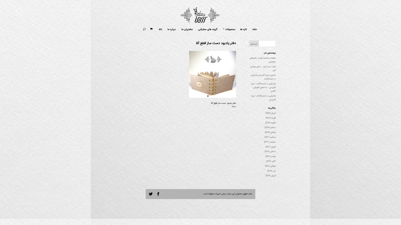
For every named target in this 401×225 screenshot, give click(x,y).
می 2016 (271, 171)
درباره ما (171, 29)
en (160, 29)
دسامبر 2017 (270, 137)
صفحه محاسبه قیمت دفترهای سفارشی (263, 60)
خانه (254, 29)
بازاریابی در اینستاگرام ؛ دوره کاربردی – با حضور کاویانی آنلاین (263, 87)
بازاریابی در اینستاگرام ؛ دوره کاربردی (263, 98)
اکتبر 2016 (271, 161)
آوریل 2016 (270, 176)
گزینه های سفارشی (207, 29)
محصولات (230, 29)
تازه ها (243, 29)
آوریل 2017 (270, 147)
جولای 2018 (270, 132)
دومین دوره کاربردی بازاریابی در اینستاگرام (263, 77)
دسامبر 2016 (270, 151)
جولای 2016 (270, 166)
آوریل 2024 (270, 113)
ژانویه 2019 (270, 123)
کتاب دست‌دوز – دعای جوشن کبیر (263, 68)
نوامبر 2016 (270, 156)
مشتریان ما (187, 29)
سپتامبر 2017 (270, 142)
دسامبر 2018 (270, 127)
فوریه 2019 (271, 118)
